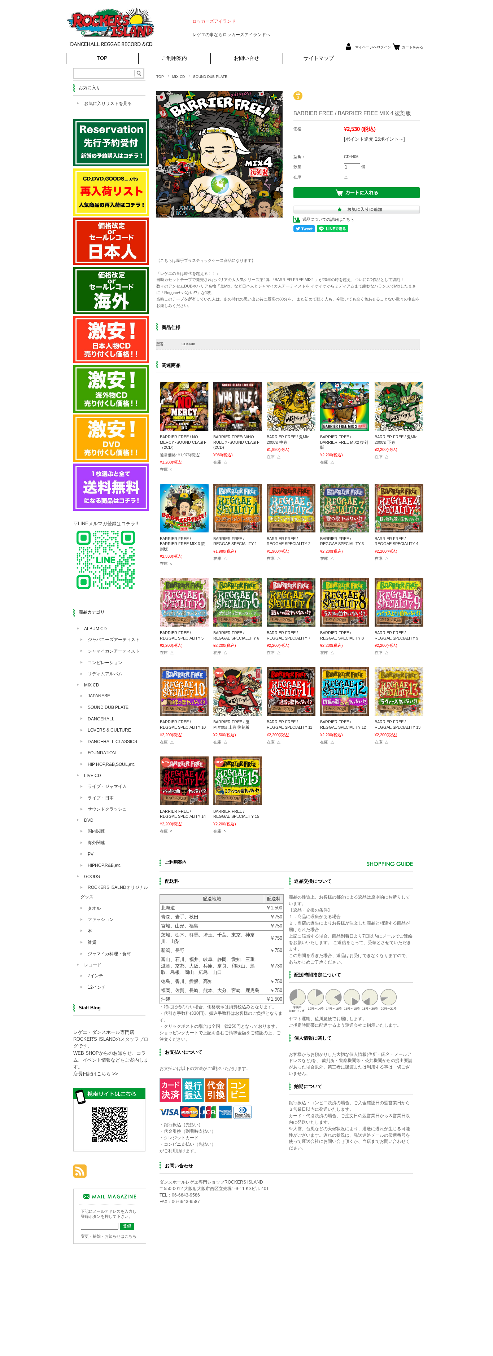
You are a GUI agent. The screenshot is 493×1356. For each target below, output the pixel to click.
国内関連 (96, 831)
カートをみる (412, 47)
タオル (94, 908)
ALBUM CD (95, 628)
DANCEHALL (101, 718)
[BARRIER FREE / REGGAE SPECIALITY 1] (237, 529)
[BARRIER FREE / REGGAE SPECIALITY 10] (184, 712)
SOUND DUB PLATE (210, 77)
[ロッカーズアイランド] (111, 48)
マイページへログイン (373, 47)
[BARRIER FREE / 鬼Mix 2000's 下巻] (399, 427)
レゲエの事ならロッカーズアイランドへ (231, 34)
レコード (92, 964)
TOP (102, 58)
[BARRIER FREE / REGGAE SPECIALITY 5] (184, 623)
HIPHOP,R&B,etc (104, 865)
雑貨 (92, 942)
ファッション (101, 919)
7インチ (95, 975)
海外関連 (96, 842)
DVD (88, 820)
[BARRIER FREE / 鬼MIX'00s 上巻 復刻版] (237, 712)
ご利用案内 (174, 58)
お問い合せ (246, 58)
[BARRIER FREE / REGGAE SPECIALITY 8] (344, 623)
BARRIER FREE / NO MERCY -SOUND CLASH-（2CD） (183, 442)
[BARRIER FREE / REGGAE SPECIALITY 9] (399, 623)
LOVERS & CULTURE (109, 730)
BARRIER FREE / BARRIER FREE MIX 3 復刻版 (182, 543)
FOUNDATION (102, 752)
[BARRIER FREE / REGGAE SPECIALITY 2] (291, 529)
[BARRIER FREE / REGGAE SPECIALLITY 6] (237, 623)
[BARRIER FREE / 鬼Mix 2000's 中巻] (291, 427)
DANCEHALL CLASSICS (112, 741)
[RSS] (80, 1174)
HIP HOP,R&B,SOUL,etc (111, 764)
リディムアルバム (105, 673)
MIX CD (178, 77)
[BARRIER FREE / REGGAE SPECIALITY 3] (344, 529)
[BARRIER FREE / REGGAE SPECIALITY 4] (399, 529)
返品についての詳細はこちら (328, 219)
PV (90, 854)
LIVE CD (92, 775)
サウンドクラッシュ (107, 809)
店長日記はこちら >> (95, 1073)
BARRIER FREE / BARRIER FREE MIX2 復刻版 (344, 442)
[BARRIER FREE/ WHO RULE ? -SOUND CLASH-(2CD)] (237, 427)
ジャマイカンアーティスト (114, 651)
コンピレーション (105, 662)
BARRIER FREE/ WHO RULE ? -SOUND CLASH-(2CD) (236, 442)
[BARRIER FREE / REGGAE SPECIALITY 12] (344, 712)
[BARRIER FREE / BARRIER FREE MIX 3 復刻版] (184, 529)
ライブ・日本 (101, 797)
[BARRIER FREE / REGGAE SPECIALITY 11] (291, 712)
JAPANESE (99, 695)
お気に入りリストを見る (108, 103)
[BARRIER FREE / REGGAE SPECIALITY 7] (291, 623)
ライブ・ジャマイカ (107, 786)
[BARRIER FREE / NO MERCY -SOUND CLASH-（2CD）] (184, 427)
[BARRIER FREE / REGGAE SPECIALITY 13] (399, 712)
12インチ (97, 987)
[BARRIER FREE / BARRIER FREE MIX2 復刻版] (344, 427)
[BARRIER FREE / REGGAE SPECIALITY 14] (184, 801)
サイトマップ (319, 58)
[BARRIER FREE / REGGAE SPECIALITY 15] (237, 801)
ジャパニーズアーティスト (114, 639)
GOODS (92, 876)
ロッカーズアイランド (214, 21)
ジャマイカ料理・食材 (109, 953)
